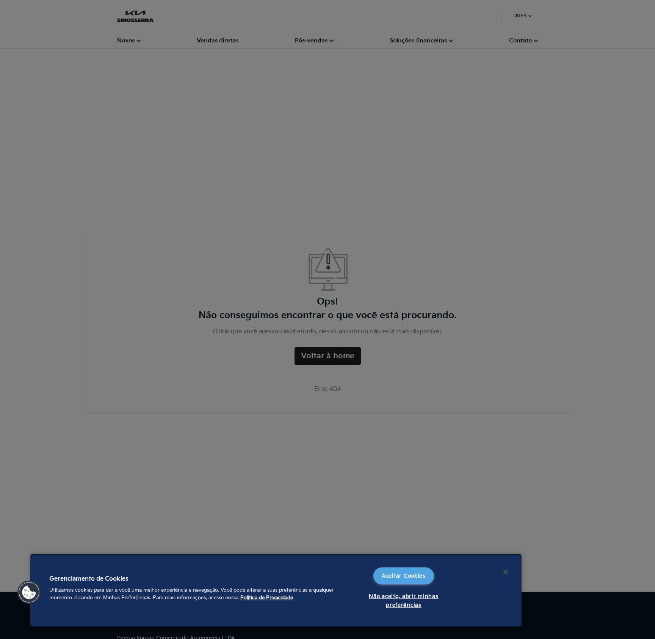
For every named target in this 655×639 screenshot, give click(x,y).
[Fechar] (505, 572)
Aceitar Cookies (404, 576)
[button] (29, 592)
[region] (276, 590)
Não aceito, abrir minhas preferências (403, 600)
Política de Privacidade (266, 598)
